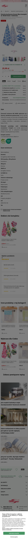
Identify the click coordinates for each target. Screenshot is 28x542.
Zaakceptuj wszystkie (14, 533)
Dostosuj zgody (14, 537)
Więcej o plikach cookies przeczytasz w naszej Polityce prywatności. (12, 529)
